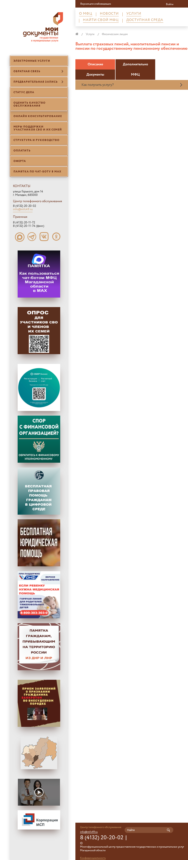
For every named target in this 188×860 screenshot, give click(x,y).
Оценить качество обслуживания (29, 104)
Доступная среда (144, 20)
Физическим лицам (115, 34)
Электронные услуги (31, 61)
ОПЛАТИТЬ (22, 151)
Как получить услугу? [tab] (98, 84)
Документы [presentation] (95, 74)
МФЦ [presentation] (135, 74)
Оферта (19, 161)
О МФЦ (85, 14)
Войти (169, 4)
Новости (109, 14)
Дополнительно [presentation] (135, 64)
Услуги (133, 14)
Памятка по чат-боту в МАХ (37, 172)
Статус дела (23, 92)
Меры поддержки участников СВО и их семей (37, 128)
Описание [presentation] (95, 64)
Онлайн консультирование (37, 116)
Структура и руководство (36, 140)
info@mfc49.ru (23, 209)
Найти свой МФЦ (101, 20)
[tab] (95, 64)
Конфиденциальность (93, 858)
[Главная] (79, 34)
